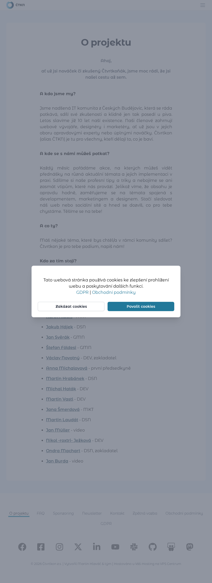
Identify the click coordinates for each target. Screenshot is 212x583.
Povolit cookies (141, 306)
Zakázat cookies (71, 306)
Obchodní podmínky (114, 292)
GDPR (83, 292)
